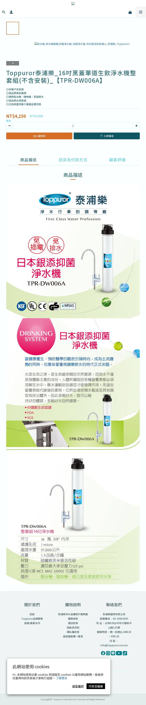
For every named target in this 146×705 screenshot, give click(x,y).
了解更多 (61, 678)
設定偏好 (78, 686)
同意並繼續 (96, 686)
